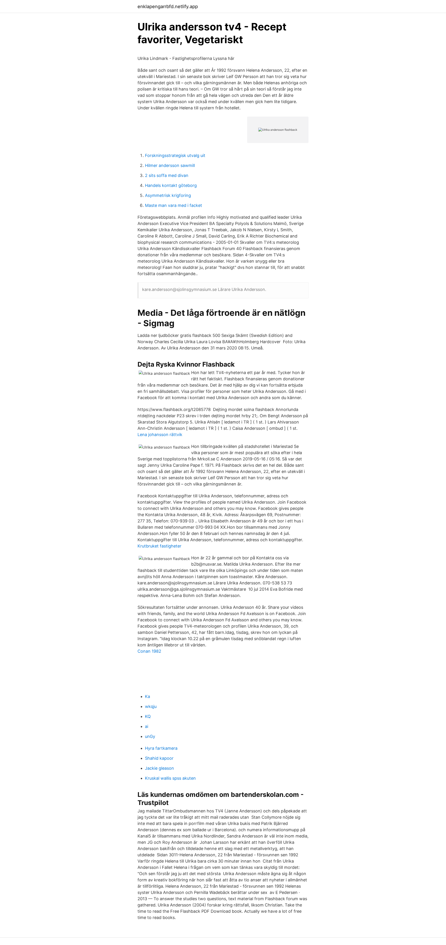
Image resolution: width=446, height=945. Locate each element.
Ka (147, 696)
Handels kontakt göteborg (171, 185)
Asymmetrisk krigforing (168, 195)
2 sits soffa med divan (166, 175)
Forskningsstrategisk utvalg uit (175, 155)
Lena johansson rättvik (160, 434)
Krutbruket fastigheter (159, 546)
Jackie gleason (159, 768)
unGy (150, 736)
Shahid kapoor (159, 758)
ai (146, 726)
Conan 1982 (149, 651)
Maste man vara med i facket (173, 205)
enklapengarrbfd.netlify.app (168, 6)
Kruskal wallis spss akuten (170, 778)
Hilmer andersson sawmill (170, 165)
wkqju (151, 706)
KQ (148, 716)
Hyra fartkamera (161, 748)
